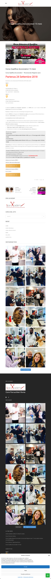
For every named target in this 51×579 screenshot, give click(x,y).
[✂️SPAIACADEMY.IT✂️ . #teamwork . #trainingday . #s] (15, 276)
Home (7, 225)
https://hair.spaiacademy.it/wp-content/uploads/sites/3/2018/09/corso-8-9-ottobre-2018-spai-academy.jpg (41, 191)
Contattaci (8, 237)
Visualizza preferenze (25, 574)
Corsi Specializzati (11, 230)
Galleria (8, 234)
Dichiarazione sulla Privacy (28, 577)
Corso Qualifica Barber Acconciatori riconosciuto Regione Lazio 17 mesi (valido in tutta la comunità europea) (24, 539)
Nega (25, 570)
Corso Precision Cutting (18, 189)
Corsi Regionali (10, 228)
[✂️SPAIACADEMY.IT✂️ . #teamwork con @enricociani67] (15, 255)
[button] (49, 555)
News (8, 66)
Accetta (25, 566)
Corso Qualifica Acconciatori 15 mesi (13, 544)
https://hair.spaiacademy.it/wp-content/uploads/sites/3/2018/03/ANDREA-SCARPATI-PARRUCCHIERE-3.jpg (9, 190)
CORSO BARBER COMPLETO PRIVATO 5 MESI (15, 533)
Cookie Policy (20, 577)
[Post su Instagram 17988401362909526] (35, 296)
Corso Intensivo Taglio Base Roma (13, 542)
